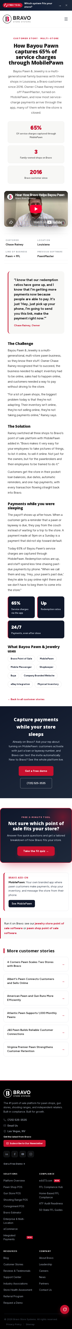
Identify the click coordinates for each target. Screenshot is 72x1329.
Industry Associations (15, 1283)
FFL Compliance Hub (51, 1187)
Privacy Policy (13, 1324)
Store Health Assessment (17, 1289)
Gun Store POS (12, 1193)
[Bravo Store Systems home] (36, 1093)
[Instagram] (31, 1154)
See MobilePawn (22, 903)
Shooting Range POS (15, 1199)
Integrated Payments (17, 1237)
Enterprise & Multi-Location (13, 1220)
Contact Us (45, 1289)
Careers (43, 1270)
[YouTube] (23, 1154)
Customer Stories (13, 1264)
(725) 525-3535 (36, 783)
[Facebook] (15, 1154)
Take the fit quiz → (36, 851)
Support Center (12, 1277)
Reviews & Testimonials (16, 1270)
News (42, 1277)
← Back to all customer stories (26, 699)
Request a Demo (13, 1302)
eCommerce (10, 1228)
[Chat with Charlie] (64, 1309)
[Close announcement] (66, 5)
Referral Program (13, 1296)
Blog (6, 1257)
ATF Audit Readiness (51, 1203)
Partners (44, 1283)
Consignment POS (13, 1206)
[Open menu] (66, 19)
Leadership (45, 1264)
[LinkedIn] (6, 1154)
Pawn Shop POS (12, 1187)
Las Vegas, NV (16, 1131)
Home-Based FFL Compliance (49, 1195)
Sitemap (30, 1324)
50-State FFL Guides (51, 1209)
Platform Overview (14, 1180)
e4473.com (49, 1180)
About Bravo (46, 1257)
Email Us (13, 1125)
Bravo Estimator (12, 1212)
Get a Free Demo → (14, 1163)
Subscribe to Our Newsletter (26, 1143)
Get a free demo (36, 771)
